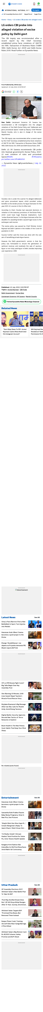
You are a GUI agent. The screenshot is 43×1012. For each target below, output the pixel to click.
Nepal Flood (28, 14)
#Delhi (10, 156)
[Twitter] (21, 91)
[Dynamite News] (15, 4)
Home (4, 19)
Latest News (8, 617)
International (11, 10)
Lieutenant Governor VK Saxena (13, 296)
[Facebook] (17, 91)
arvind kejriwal (13, 289)
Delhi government (8, 293)
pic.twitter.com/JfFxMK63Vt (13, 159)
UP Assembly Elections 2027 (13, 14)
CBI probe (23, 289)
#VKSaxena (37, 156)
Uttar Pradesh (10, 884)
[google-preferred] (7, 91)
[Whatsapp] (4, 301)
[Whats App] (13, 91)
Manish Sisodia (31, 296)
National (22, 10)
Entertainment (10, 797)
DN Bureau (18, 85)
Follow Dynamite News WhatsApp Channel (23, 301)
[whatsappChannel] (38, 4)
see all (37, 617)
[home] (3, 10)
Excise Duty (20, 293)
